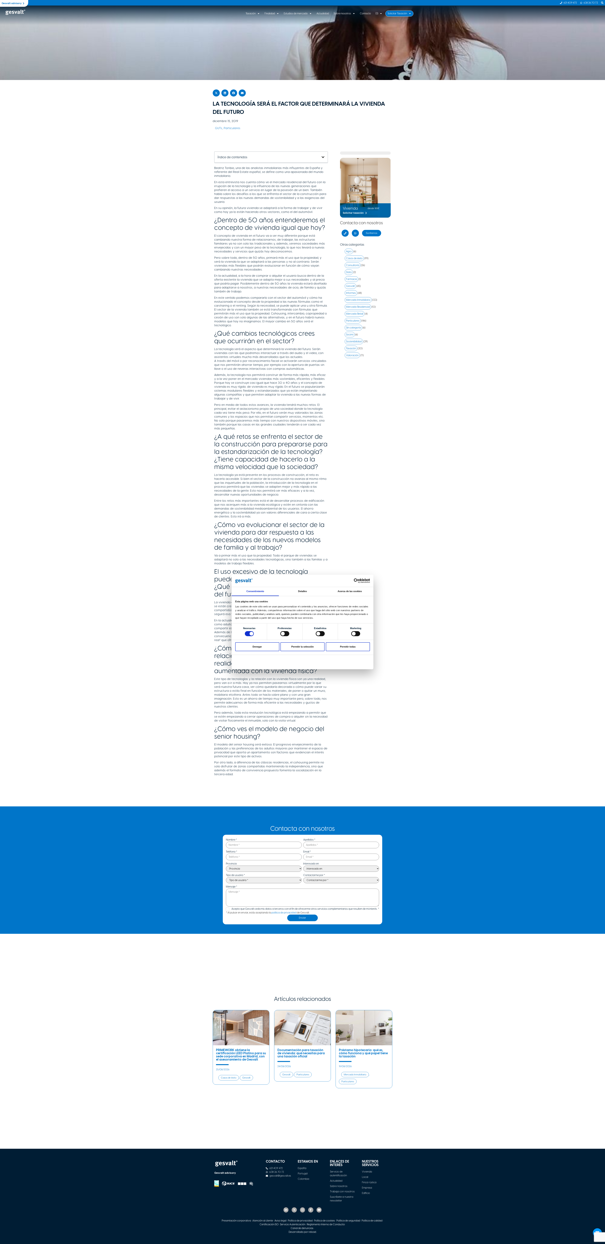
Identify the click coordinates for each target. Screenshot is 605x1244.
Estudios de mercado (296, 13)
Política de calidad (372, 1220)
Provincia (231, 863)
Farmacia (351, 279)
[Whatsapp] (355, 233)
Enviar (302, 917)
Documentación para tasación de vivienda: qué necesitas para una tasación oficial (301, 1053)
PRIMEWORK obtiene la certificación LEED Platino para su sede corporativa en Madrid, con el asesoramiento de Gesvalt (241, 1054)
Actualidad (323, 13)
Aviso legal (280, 1220)
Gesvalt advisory (225, 1172)
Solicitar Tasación (397, 13)
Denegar (257, 646)
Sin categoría (353, 327)
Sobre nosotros (342, 13)
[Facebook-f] (310, 1209)
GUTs (218, 128)
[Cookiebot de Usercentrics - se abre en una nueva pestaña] (356, 580)
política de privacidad (283, 912)
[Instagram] (302, 1209)
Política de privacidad (300, 1220)
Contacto (365, 13)
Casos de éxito (354, 258)
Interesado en (311, 863)
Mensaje (231, 886)
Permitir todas (348, 646)
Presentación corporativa (236, 1220)
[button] (216, 93)
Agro (349, 251)
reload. (312, 1231)
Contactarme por (314, 875)
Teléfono (231, 851)
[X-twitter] (294, 1209)
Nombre (231, 840)
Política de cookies (324, 1220)
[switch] (284, 633)
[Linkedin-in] (285, 1209)
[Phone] (345, 233)
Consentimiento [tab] (255, 591)
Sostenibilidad (354, 341)
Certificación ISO (269, 1224)
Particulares (232, 128)
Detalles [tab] (302, 591)
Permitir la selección (302, 646)
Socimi (349, 334)
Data (348, 272)
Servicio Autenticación (292, 1224)
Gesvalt (350, 286)
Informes (351, 292)
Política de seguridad (348, 1220)
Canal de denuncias (302, 1228)
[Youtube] (319, 1209)
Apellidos (309, 840)
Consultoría (352, 265)
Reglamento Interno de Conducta (325, 1224)
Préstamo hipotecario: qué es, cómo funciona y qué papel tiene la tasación (363, 1053)
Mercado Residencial (358, 306)
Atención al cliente (262, 1220)
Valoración (352, 355)
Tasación (251, 13)
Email (307, 851)
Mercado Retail (354, 313)
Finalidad (270, 13)
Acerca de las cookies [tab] (350, 591)
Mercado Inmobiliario (358, 299)
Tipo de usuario (235, 875)
